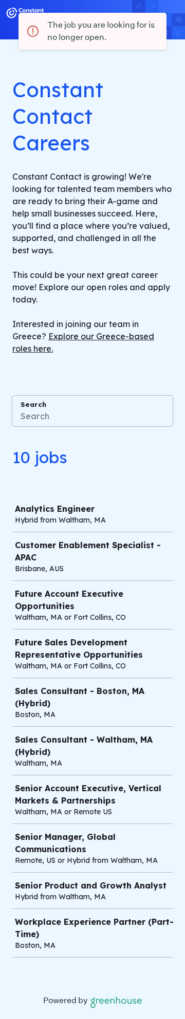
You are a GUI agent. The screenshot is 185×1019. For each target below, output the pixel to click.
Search (33, 404)
